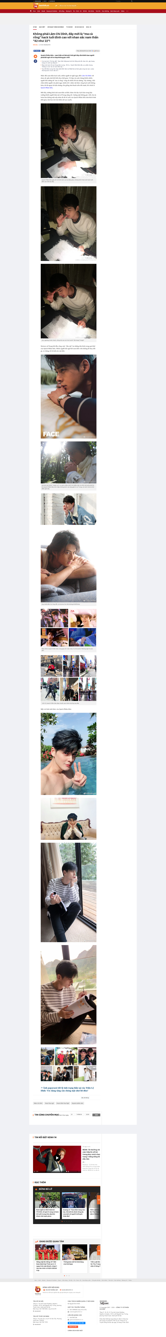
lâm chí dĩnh (38, 1103)
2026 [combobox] (87, 1114)
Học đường (105, 11)
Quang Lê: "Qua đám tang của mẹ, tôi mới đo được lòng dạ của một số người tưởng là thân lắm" (74, 1213)
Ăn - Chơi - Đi (77, 11)
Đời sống (61, 11)
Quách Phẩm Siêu (47, 88)
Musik (43, 11)
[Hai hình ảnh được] (68, 462)
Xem (96, 1115)
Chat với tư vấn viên (77, 1323)
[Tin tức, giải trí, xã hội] (42, 6)
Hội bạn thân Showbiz (55, 27)
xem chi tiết (73, 1326)
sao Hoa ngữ (50, 1103)
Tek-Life (110, 1280)
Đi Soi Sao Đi (79, 27)
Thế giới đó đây (96, 1280)
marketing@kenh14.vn (76, 1311)
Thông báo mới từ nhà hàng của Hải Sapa (73, 1263)
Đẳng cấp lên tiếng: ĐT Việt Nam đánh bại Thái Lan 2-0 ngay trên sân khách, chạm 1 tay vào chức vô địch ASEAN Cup (46, 1266)
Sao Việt (42, 27)
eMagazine (38, 1)
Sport (59, 1280)
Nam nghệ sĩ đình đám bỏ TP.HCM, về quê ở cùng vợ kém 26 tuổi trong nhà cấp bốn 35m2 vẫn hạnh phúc (47, 1213)
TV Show (69, 27)
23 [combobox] (71, 1114)
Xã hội (85, 11)
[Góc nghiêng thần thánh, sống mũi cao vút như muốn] (68, 301)
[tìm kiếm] (132, 1)
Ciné (38, 11)
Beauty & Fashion (52, 11)
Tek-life (98, 11)
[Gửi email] (43, 51)
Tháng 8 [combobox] (79, 1114)
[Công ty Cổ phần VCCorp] (104, 1302)
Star (34, 11)
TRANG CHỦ (30, 11)
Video (122, 11)
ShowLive (52, 1)
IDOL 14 (88, 27)
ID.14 (45, 1)
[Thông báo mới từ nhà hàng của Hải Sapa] (74, 1252)
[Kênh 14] (38, 1290)
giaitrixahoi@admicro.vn (76, 1319)
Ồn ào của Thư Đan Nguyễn (68, 5)
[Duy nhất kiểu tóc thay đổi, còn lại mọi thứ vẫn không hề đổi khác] (68, 565)
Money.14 (69, 11)
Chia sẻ (37, 51)
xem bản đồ (37, 1311)
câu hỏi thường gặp (52, 1290)
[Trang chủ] (35, 56)
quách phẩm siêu (78, 1103)
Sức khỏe (91, 11)
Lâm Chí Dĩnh (86, 76)
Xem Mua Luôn (114, 11)
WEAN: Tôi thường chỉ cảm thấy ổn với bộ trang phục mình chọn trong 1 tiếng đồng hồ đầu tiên (91, 1154)
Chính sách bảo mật (75, 1330)
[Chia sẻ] (35, 61)
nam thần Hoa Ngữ (63, 1103)
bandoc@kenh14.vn (67, 1290)
